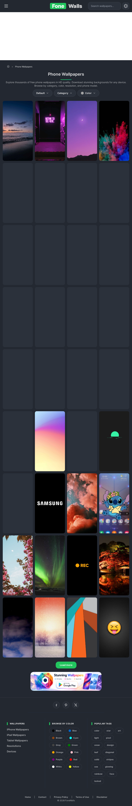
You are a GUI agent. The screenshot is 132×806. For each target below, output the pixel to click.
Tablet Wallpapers (17, 740)
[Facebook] (56, 705)
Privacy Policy (61, 797)
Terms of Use (82, 797)
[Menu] (6, 6)
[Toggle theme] (125, 6)
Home (28, 797)
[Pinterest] (66, 705)
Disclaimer (102, 797)
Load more (66, 664)
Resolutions (14, 745)
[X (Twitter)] (75, 705)
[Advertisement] (66, 36)
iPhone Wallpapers (18, 729)
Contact (42, 797)
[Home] (8, 66)
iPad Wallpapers (16, 734)
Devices (11, 751)
